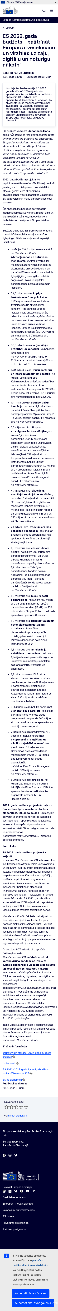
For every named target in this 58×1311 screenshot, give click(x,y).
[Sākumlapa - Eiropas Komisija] (10, 10)
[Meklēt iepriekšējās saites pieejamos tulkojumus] (14, 1056)
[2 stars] (9, 1107)
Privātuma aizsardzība (16, 1222)
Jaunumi (10, 27)
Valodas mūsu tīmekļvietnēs (19, 1210)
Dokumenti (9, 1063)
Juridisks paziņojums (14, 1229)
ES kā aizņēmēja (12, 1079)
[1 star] (6, 1107)
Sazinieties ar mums (14, 1197)
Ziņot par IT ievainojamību (18, 1203)
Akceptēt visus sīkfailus (30, 1293)
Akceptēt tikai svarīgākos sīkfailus (34, 1303)
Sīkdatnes (9, 1216)
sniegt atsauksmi (17, 1115)
